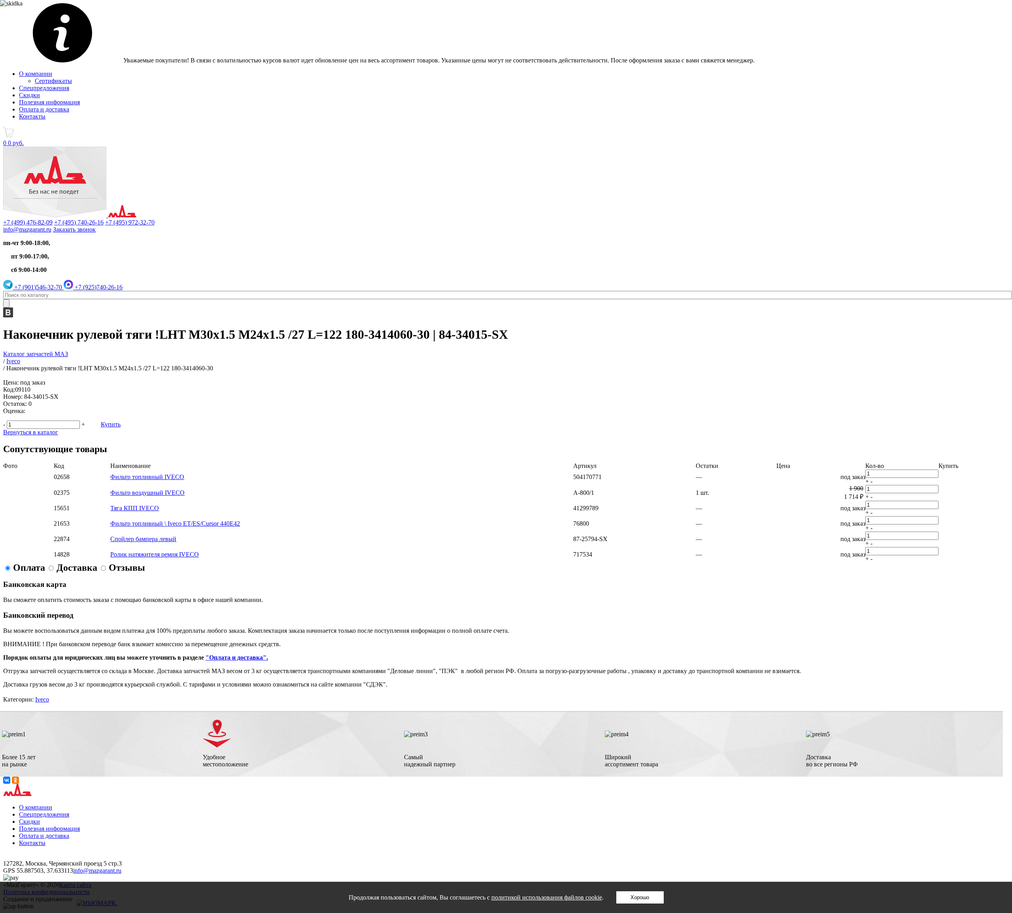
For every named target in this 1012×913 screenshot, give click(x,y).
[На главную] (69, 215)
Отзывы (127, 567)
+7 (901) (37, 287)
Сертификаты (53, 80)
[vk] (8, 315)
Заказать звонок (74, 229)
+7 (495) (79, 222)
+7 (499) (28, 222)
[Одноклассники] (15, 780)
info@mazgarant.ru (27, 229)
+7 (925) (98, 287)
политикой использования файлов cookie (546, 897)
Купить (111, 424)
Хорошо (640, 897)
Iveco (42, 699)
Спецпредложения (44, 88)
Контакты (32, 116)
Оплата (29, 567)
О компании (35, 73)
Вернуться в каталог (30, 432)
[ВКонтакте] (6, 780)
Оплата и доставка (44, 109)
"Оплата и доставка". (237, 657)
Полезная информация (49, 102)
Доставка (77, 567)
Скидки (29, 95)
